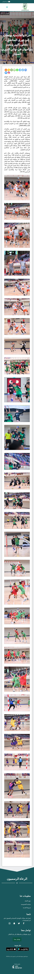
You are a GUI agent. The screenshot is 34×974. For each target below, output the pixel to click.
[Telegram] (20, 70)
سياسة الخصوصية (26, 904)
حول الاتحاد (28, 901)
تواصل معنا (17, 939)
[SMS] (14, 70)
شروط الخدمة (27, 907)
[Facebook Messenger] (6, 72)
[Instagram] (9, 72)
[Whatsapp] (17, 70)
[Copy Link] (9, 70)
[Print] (6, 70)
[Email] (11, 70)
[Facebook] (25, 70)
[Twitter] (23, 70)
